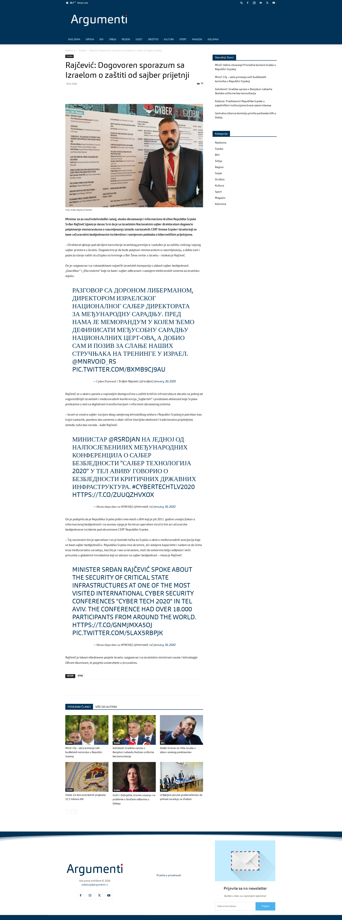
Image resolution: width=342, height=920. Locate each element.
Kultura (169, 39)
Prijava (265, 906)
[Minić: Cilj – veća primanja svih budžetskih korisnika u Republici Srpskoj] (86, 730)
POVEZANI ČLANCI (79, 707)
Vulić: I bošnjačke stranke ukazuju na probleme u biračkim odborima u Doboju (134, 799)
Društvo (153, 39)
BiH (102, 39)
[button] (242, 2)
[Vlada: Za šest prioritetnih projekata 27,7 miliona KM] (86, 777)
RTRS (80, 676)
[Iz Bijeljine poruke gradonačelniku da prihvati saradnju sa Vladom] (181, 777)
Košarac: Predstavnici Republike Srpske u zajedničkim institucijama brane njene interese (243, 103)
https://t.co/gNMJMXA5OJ (112, 625)
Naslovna (74, 39)
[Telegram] (97, 93)
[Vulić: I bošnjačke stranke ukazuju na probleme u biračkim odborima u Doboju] (134, 777)
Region (126, 39)
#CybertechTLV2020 (163, 487)
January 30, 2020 (165, 381)
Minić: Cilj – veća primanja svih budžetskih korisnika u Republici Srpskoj (83, 752)
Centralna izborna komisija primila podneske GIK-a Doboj (245, 115)
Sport (182, 39)
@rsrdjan (124, 440)
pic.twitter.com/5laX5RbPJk (117, 633)
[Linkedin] (106, 93)
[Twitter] (267, 3)
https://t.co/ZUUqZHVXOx (113, 495)
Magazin (197, 39)
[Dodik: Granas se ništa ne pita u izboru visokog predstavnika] (181, 730)
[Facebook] (248, 3)
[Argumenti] (95, 870)
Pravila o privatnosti (169, 875)
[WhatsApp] (87, 93)
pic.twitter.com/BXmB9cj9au (118, 370)
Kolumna (213, 39)
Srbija (112, 39)
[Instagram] (254, 3)
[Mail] (261, 3)
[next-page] (74, 811)
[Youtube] (274, 3)
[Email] (115, 93)
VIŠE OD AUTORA (106, 707)
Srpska (90, 39)
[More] (133, 93)
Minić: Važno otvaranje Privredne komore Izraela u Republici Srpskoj (245, 67)
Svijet (139, 39)
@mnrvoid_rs (94, 362)
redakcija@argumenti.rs (94, 885)
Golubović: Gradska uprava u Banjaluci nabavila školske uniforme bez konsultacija (133, 752)
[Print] (124, 93)
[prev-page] (67, 811)
